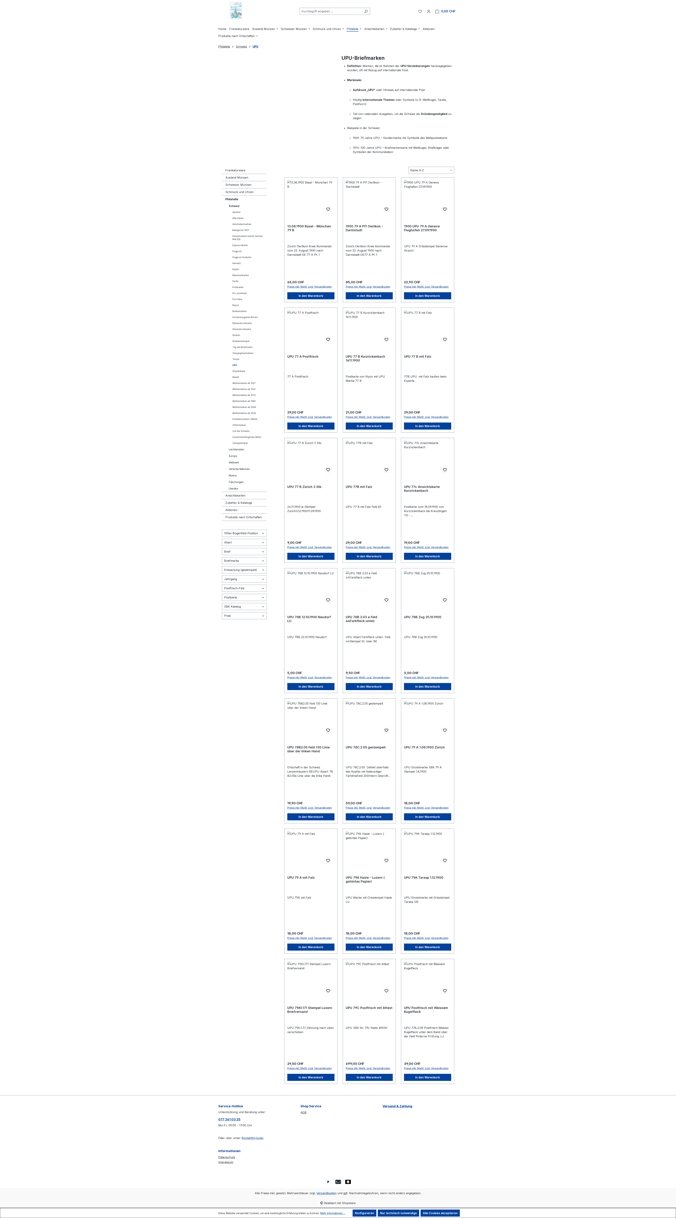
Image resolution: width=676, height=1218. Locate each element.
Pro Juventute (239, 293)
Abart (228, 542)
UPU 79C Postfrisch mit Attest (369, 1008)
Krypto (235, 269)
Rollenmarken (239, 311)
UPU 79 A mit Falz (301, 877)
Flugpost (237, 251)
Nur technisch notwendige (398, 1213)
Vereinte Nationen (239, 468)
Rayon (235, 305)
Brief (227, 551)
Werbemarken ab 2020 (244, 413)
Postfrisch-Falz (234, 588)
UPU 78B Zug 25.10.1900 (422, 617)
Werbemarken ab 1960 (243, 389)
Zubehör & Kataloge (238, 502)
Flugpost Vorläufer (241, 257)
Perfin (235, 281)
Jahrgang (230, 579)
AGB (303, 1112)
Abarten (236, 212)
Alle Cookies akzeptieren (440, 1213)
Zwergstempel (240, 443)
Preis (227, 615)
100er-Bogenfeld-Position (241, 533)
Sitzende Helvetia (241, 329)
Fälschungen (236, 482)
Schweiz (234, 205)
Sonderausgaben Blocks (245, 317)
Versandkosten (326, 1193)
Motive (233, 475)
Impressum (225, 1162)
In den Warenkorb (311, 296)
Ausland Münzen (236, 177)
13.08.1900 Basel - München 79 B (309, 228)
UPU (234, 365)
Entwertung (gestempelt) (240, 570)
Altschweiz (238, 218)
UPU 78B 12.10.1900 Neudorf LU (309, 619)
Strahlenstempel (240, 341)
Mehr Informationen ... (332, 1213)
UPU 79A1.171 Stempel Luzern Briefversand (309, 1010)
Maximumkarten (240, 275)
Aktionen (231, 510)
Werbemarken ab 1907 (244, 383)
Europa (233, 455)
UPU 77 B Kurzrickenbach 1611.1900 (365, 358)
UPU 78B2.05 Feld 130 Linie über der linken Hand (308, 749)
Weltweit (234, 462)
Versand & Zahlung (397, 1106)
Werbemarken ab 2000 (244, 407)
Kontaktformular (252, 1138)
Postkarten (238, 287)
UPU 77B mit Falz (359, 487)
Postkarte (230, 597)
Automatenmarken (241, 224)
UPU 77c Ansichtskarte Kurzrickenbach (422, 488)
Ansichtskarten (235, 495)
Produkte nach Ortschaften (243, 517)
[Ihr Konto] (428, 11)
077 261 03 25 (229, 1119)
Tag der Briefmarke (242, 347)
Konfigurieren (364, 1213)
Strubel (236, 335)
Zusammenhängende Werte (246, 437)
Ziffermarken (239, 425)
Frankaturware (235, 170)
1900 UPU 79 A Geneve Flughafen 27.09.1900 (422, 228)
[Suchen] (366, 11)
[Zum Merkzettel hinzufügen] (328, 209)
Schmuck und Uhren (239, 192)
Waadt (235, 377)
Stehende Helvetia (242, 323)
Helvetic (236, 263)
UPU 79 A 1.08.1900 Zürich (424, 747)
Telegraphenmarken (243, 353)
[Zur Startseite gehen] (236, 10)
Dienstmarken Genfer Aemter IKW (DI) (247, 238)
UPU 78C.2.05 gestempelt (366, 747)
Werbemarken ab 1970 (244, 395)
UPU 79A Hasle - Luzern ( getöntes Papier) (365, 879)
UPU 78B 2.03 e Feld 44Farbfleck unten (361, 619)
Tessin (235, 359)
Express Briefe (240, 245)
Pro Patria (237, 299)
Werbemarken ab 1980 (244, 401)
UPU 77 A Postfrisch (302, 356)
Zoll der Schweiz (241, 431)
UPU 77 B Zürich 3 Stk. (304, 487)
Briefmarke (231, 560)
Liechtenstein (236, 449)
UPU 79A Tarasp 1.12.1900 (423, 877)
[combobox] (331, 11)
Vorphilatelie (238, 371)
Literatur (233, 488)
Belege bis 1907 (240, 230)
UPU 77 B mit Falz (417, 356)
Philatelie (231, 199)
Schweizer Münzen (238, 184)
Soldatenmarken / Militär (244, 419)
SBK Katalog (232, 606)
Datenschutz (226, 1157)
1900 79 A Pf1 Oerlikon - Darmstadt (364, 228)
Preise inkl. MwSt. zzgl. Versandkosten (309, 286)
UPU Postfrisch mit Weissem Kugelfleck (426, 1010)
